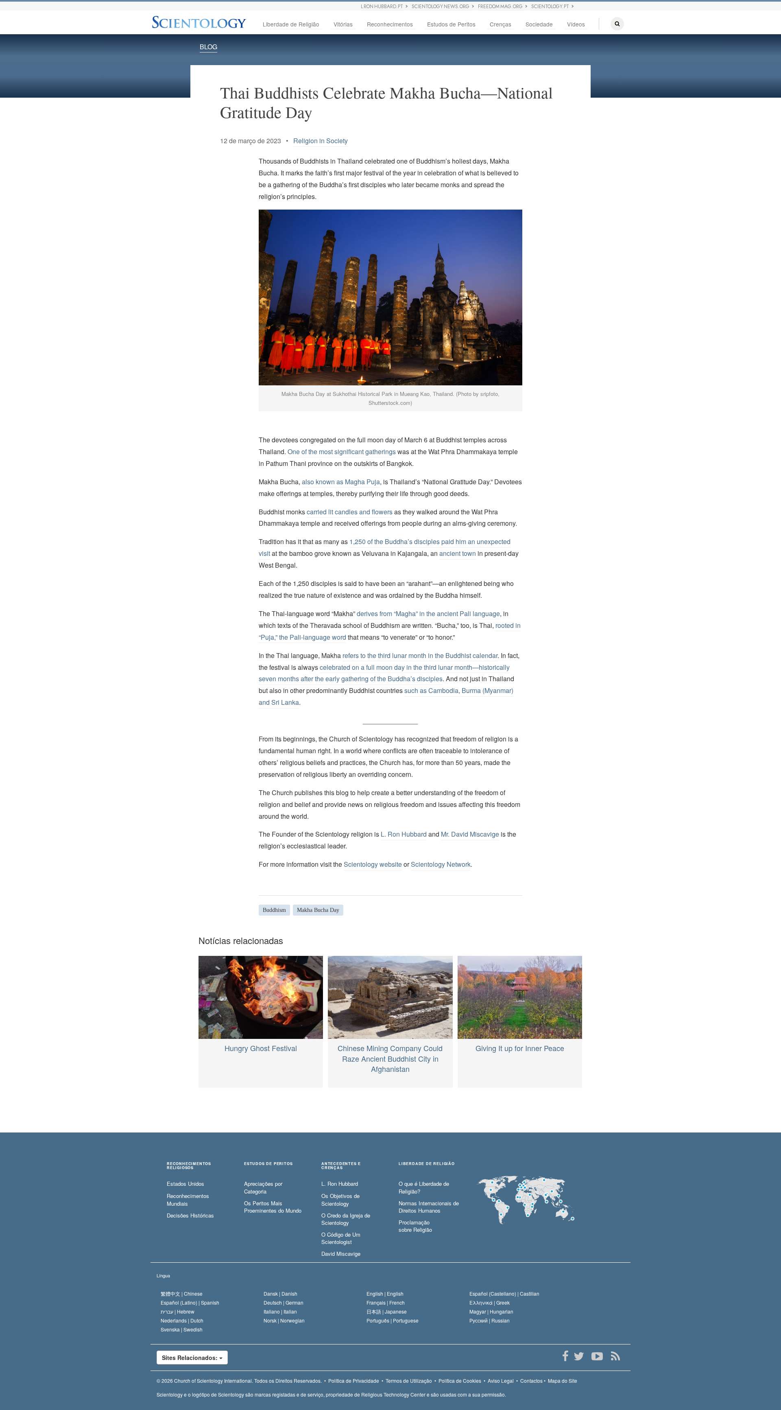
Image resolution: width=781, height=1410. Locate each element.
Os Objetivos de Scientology (340, 1199)
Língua (163, 1275)
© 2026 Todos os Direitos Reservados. (239, 1380)
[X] (579, 1356)
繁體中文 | (182, 1293)
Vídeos (576, 24)
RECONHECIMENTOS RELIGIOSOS (189, 1166)
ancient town (457, 553)
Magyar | (491, 1311)
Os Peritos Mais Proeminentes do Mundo (272, 1207)
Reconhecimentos (390, 24)
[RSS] (615, 1356)
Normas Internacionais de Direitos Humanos (429, 1207)
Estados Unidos (185, 1183)
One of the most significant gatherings (342, 451)
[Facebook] (565, 1356)
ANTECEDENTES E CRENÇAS (341, 1166)
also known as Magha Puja (341, 481)
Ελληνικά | (489, 1302)
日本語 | (387, 1311)
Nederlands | (182, 1320)
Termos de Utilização (409, 1380)
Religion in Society (320, 140)
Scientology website (373, 864)
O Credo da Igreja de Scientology (345, 1219)
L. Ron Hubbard (404, 834)
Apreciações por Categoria (263, 1187)
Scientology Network (441, 864)
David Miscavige (340, 1253)
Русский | (489, 1320)
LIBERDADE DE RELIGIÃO (427, 1164)
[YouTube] (597, 1356)
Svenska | (182, 1329)
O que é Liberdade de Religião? (424, 1187)
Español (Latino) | (190, 1302)
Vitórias (343, 24)
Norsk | (284, 1320)
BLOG (208, 46)
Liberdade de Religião (291, 24)
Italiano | (280, 1311)
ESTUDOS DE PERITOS (268, 1164)
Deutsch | (283, 1302)
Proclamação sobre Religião (415, 1226)
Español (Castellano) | (504, 1293)
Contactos (531, 1380)
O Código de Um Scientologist (340, 1238)
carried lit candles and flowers (350, 511)
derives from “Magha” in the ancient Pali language (428, 613)
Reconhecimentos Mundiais (188, 1199)
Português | (393, 1320)
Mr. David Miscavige (470, 834)
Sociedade (539, 24)
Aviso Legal (501, 1380)
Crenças (500, 24)
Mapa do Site (562, 1380)
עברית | (177, 1311)
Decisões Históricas (190, 1215)
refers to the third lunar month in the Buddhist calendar (420, 655)
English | (385, 1293)
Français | (386, 1302)
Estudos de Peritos (451, 24)
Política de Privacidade (353, 1380)
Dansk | (280, 1293)
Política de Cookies (459, 1380)
